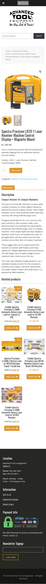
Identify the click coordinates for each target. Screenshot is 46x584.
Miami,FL (6, 466)
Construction (17, 51)
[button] (40, 71)
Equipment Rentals (10, 499)
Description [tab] (8, 187)
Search (39, 36)
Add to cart (15, 170)
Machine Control (18, 179)
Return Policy (8, 504)
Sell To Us (23, 3)
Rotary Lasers (32, 179)
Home (8, 51)
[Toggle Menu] (3, 3)
